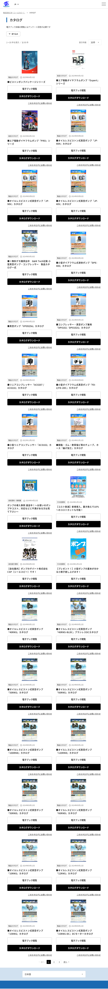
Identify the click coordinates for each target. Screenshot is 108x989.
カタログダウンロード (29, 96)
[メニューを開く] (104, 4)
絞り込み (15, 34)
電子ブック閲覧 (29, 88)
